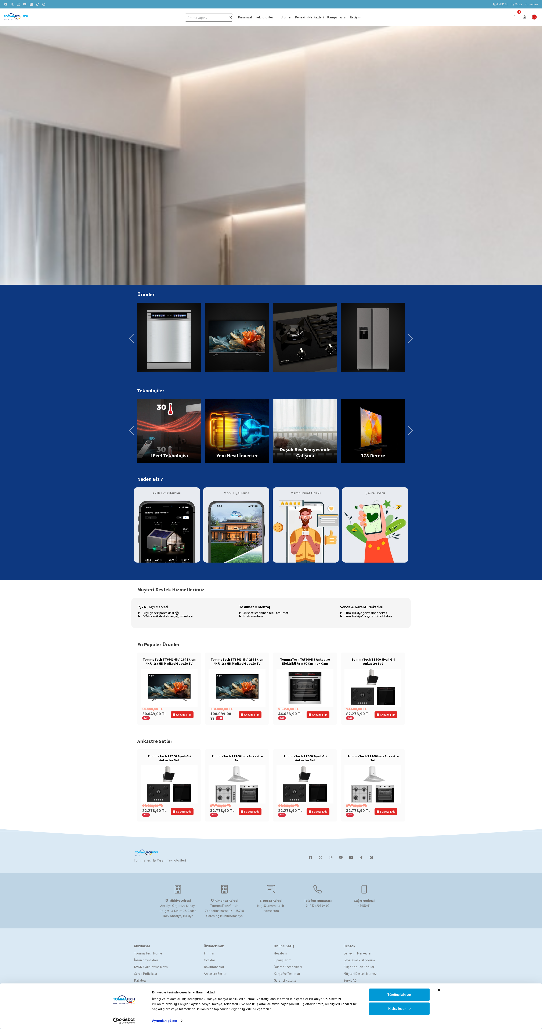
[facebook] (6, 4)
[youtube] (25, 4)
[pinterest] (44, 4)
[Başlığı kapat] (438, 990)
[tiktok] (37, 4)
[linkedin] (31, 4)
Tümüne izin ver (399, 994)
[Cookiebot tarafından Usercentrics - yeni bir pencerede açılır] (123, 1021)
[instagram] (18, 4)
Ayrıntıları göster (164, 1020)
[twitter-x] (12, 4)
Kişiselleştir (397, 1008)
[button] (284, 17)
